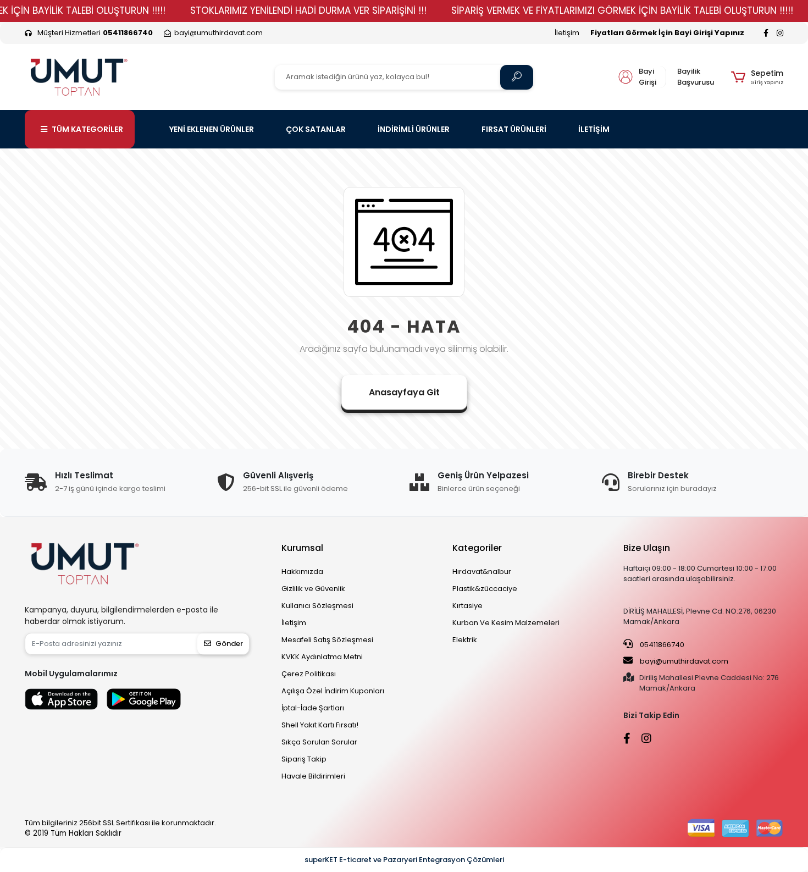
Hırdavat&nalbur (481, 571)
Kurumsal (302, 548)
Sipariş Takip (303, 759)
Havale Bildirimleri (313, 776)
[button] (757, 77)
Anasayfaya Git (404, 392)
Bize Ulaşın (646, 548)
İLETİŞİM (594, 129)
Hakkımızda (302, 571)
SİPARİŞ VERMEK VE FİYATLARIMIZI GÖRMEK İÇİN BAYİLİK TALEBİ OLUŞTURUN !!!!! (622, 10)
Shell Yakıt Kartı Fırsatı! (319, 725)
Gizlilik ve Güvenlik (313, 588)
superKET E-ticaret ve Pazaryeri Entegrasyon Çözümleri (404, 859)
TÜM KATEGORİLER (87, 129)
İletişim (567, 32)
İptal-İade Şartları (312, 708)
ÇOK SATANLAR (316, 129)
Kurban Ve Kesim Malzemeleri (506, 622)
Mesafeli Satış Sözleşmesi (327, 639)
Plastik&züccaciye (484, 588)
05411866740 (661, 644)
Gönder (229, 643)
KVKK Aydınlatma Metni (322, 657)
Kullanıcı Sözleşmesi (317, 605)
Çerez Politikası (308, 674)
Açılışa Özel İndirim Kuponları (332, 691)
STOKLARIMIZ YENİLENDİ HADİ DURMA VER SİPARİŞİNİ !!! (308, 10)
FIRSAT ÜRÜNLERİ (514, 129)
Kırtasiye (467, 605)
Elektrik (464, 639)
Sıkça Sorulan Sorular (319, 742)
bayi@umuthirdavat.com (683, 661)
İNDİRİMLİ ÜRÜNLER (414, 129)
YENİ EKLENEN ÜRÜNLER (211, 129)
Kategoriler (477, 548)
